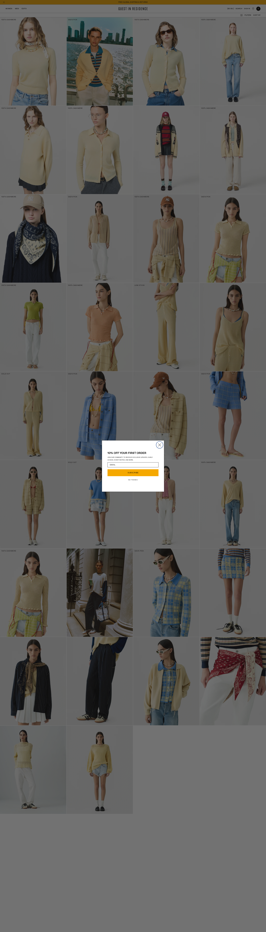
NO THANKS (133, 480)
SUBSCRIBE (133, 473)
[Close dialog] (159, 444)
